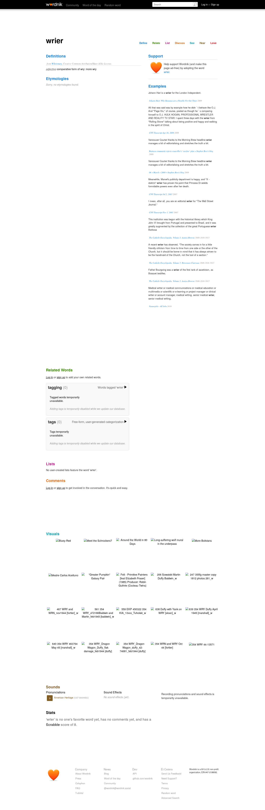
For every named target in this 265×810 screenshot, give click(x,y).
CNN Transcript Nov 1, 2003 (161, 212)
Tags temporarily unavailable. (59, 433)
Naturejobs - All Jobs (158, 306)
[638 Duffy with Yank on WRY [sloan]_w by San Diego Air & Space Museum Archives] (167, 610)
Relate (156, 43)
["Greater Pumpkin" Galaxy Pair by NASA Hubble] (98, 576)
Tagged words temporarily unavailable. (65, 399)
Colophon (80, 783)
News (107, 769)
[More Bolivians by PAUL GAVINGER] (202, 540)
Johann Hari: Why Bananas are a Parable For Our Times (173, 100)
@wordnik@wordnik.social (117, 788)
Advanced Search (170, 798)
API (135, 773)
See (192, 43)
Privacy (165, 788)
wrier (166, 72)
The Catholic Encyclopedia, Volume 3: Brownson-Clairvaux (174, 262)
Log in (49, 377)
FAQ (77, 788)
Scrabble (53, 724)
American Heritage (64, 697)
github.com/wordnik (143, 778)
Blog (106, 773)
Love (213, 43)
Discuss (180, 43)
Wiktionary (57, 63)
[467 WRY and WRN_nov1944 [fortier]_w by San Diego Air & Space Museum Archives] (63, 610)
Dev (134, 769)
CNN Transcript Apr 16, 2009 (161, 132)
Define (143, 43)
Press (78, 778)
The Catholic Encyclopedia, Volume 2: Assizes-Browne (172, 237)
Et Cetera (167, 769)
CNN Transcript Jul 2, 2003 (160, 194)
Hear (202, 43)
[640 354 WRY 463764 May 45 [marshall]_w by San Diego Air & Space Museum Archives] (63, 645)
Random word (113, 5)
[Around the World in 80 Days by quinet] (132, 541)
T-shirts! (79, 793)
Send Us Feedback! (171, 773)
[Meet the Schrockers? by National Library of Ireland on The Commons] (98, 540)
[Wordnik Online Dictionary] (54, 4)
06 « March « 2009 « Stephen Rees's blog (166, 172)
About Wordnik (82, 773)
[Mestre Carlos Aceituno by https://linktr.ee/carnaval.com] (63, 574)
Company (81, 769)
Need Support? (169, 778)
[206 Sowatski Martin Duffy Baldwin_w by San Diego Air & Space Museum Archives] (167, 576)
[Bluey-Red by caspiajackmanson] (63, 540)
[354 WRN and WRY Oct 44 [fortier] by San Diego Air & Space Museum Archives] (167, 645)
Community (72, 5)
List (167, 43)
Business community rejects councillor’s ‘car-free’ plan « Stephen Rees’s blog (181, 151)
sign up (61, 377)
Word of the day (92, 5)
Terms (164, 783)
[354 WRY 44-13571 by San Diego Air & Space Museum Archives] (202, 644)
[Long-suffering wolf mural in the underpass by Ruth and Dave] (167, 541)
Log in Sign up (210, 4)
